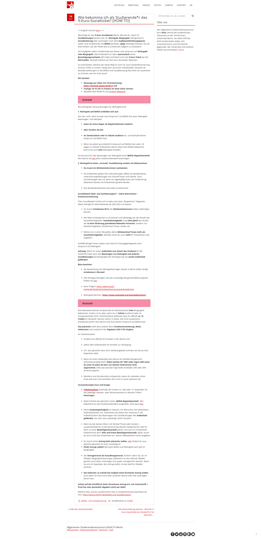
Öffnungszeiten (72, 530)
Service (146, 5)
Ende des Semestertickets (80, 509)
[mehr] (181, 50)
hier (94, 158)
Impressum (103, 530)
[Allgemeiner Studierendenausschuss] (70, 7)
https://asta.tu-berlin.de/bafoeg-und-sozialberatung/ (107, 494)
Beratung (133, 5)
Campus (169, 5)
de (191, 5)
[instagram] (185, 534)
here (98, 30)
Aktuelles (119, 5)
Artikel (130, 501)
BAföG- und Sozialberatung (93, 501)
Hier (130, 441)
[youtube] (181, 534)
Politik (157, 5)
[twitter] (177, 534)
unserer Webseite (117, 91)
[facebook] (173, 534)
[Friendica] (189, 534)
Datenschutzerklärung (88, 530)
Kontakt (181, 5)
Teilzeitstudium (91, 389)
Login (111, 530)
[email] (193, 534)
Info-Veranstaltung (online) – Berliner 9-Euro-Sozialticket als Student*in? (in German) (136, 512)
